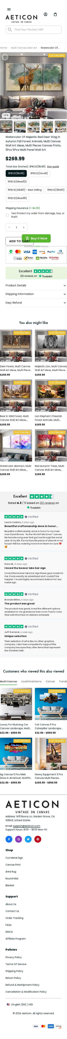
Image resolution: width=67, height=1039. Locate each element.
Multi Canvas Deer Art (24, 47)
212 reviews (47, 503)
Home (3, 47)
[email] (26, 826)
